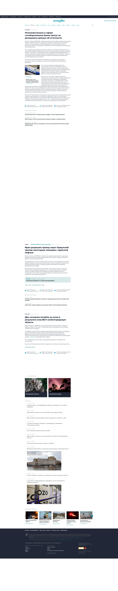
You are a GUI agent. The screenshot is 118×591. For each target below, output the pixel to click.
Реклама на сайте (56, 530)
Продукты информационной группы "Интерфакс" (43, 543)
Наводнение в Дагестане (56, 521)
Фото (78, 25)
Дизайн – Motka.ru (81, 553)
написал (32, 337)
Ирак (30, 285)
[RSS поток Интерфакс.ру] (53, 553)
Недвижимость (45, 16)
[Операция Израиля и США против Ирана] (45, 519)
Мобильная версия (5, 16)
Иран (26, 285)
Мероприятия (58, 16)
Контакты (27, 530)
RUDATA (48, 549)
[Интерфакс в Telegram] (50, 553)
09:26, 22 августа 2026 (34, 314)
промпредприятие (42, 198)
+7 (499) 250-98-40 (58, 539)
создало (48, 99)
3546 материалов (43, 524)
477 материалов (83, 523)
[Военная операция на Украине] (32, 518)
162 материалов (56, 523)
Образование (51, 16)
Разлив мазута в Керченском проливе (85, 521)
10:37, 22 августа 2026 (55, 244)
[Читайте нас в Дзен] (48, 553)
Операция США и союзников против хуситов (71, 522)
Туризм (39, 16)
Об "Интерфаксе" (13, 16)
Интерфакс (59, 21)
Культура (53, 25)
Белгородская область (30, 347)
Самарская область (29, 198)
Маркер (26, 550)
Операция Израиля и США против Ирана (40, 244)
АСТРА (26, 551)
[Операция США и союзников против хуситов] (73, 518)
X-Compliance (27, 548)
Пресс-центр (42, 530)
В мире (37, 25)
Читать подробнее (32, 81)
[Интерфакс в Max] (55, 553)
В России (32, 25)
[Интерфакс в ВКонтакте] (51, 553)
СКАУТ (26, 549)
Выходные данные (81, 552)
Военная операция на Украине (39, 134)
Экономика (43, 25)
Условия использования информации (85, 551)
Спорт (48, 25)
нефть (42, 285)
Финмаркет (34, 16)
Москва (59, 25)
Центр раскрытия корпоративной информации (55, 550)
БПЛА (48, 198)
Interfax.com (20, 16)
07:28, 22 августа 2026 (52, 134)
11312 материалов (29, 523)
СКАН (48, 548)
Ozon (36, 198)
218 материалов (70, 524)
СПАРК (26, 547)
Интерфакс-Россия (27, 16)
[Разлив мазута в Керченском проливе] (86, 518)
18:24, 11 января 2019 (34, 29)
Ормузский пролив (36, 285)
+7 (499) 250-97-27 (67, 539)
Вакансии (48, 530)
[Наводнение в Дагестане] (59, 518)
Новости (68, 25)
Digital (63, 25)
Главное (27, 25)
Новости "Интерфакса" (51, 547)
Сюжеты (73, 25)
